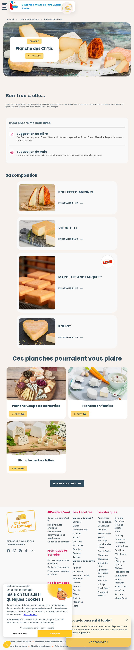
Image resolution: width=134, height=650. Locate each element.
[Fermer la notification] (126, 620)
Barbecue (78, 571)
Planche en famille (97, 406)
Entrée (76, 590)
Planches (78, 602)
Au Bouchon (105, 521)
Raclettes (78, 545)
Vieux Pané (121, 598)
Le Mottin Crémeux (120, 541)
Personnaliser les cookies (18, 642)
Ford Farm (103, 588)
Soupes (77, 553)
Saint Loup (121, 586)
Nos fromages (58, 583)
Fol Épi (101, 584)
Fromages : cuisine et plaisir (58, 572)
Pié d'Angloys (120, 559)
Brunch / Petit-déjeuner (81, 577)
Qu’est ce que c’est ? (58, 519)
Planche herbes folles (36, 460)
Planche (34, 41)
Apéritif (77, 567)
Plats (75, 605)
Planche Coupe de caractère (36, 406)
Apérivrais (103, 518)
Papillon (119, 550)
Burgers (77, 521)
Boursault (103, 525)
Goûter (77, 598)
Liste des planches (29, 19)
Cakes (76, 525)
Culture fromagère (58, 567)
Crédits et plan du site (66, 646)
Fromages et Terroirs (57, 552)
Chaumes (103, 555)
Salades (77, 549)
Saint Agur (121, 575)
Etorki (101, 576)
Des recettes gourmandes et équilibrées (56, 534)
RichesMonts (122, 571)
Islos (117, 531)
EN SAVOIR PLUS (68, 203)
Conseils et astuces (58, 541)
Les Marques (107, 512)
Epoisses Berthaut (103, 571)
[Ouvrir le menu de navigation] (4, 6)
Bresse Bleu (104, 533)
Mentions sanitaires (40, 646)
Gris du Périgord (120, 519)
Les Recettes (82, 512)
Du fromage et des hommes (58, 562)
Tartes (76, 557)
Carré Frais (104, 551)
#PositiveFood (58, 512)
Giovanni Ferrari (103, 594)
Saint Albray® (119, 581)
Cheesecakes (80, 529)
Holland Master (119, 526)
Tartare (119, 594)
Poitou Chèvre (119, 566)
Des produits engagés (54, 526)
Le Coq (119, 535)
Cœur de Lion (103, 564)
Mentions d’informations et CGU (51, 642)
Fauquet (102, 580)
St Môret (120, 590)
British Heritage (102, 539)
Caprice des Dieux (104, 546)
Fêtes (76, 594)
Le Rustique (121, 546)
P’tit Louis (120, 554)
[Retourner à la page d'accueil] (67, 8)
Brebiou (102, 529)
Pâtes (76, 537)
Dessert (77, 582)
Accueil (10, 19)
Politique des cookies (16, 646)
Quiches (77, 541)
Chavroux (103, 559)
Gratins (77, 533)
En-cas (77, 586)
